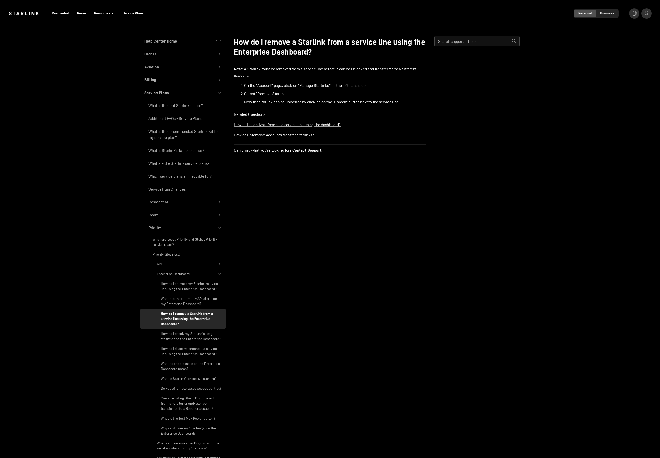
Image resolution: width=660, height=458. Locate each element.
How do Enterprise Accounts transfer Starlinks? (274, 135)
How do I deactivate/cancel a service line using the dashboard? (287, 124)
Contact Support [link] (306, 150)
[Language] (634, 13)
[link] (23, 13)
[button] (183, 54)
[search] (514, 41)
